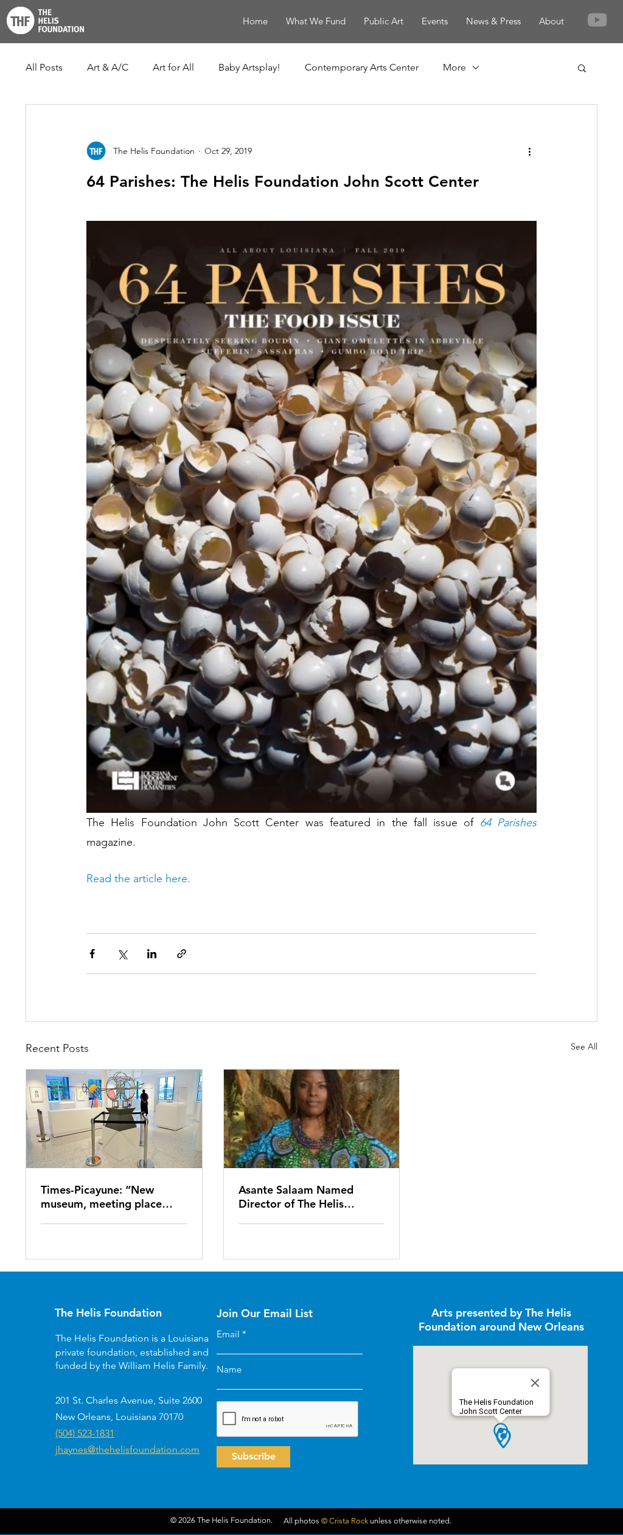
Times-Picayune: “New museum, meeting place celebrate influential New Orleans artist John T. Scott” (112, 1197)
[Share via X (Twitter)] (122, 953)
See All (584, 1046)
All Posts (44, 67)
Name (229, 1369)
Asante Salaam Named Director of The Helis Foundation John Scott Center (295, 1197)
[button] (582, 67)
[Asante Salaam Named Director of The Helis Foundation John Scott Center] (312, 1119)
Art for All (173, 67)
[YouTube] (597, 20)
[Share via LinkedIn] (152, 953)
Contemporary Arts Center (362, 67)
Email (228, 1333)
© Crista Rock (344, 1520)
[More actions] (529, 151)
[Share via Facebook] (92, 953)
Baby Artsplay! (249, 67)
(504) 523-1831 (84, 1433)
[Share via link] (181, 953)
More (454, 67)
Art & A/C (107, 67)
